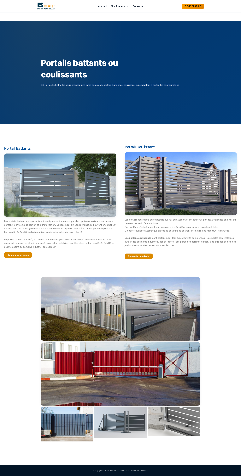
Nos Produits (118, 6)
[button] (126, 6)
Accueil (102, 6)
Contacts (138, 6)
